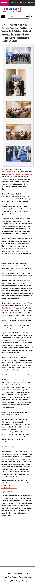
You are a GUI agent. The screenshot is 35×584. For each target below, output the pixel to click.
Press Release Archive (20, 573)
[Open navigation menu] (3, 16)
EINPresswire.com (8, 172)
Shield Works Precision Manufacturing (18, 174)
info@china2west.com (9, 488)
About (9, 573)
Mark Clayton (6, 308)
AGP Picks (4, 3)
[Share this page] (32, 16)
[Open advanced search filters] (27, 16)
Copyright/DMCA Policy (12, 581)
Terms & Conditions (25, 577)
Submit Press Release (10, 577)
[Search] (23, 16)
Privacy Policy (27, 581)
